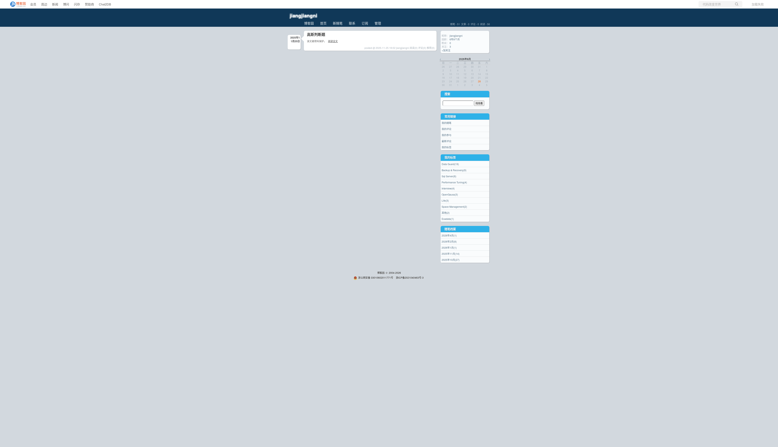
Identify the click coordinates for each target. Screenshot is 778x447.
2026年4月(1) (449, 235)
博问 (66, 4)
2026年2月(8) (449, 241)
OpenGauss (450, 194)
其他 (446, 212)
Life (445, 200)
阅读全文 (333, 41)
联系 (352, 23)
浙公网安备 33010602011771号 (375, 277)
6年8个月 (455, 39)
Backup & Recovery (454, 170)
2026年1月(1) (449, 247)
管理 (378, 23)
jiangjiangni (303, 15)
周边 (44, 4)
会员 (33, 4)
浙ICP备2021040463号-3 (410, 277)
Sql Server (449, 176)
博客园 (309, 23)
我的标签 (446, 147)
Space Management (454, 206)
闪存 (77, 4)
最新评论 (446, 141)
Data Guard (450, 164)
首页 (323, 23)
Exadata (448, 218)
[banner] (16, 4)
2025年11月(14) (451, 253)
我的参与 (446, 135)
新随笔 (338, 23)
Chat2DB (105, 4)
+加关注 (446, 50)
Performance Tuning (454, 182)
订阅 (365, 23)
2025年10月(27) (451, 259)
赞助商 (89, 4)
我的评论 (446, 129)
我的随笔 (446, 123)
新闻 (55, 4)
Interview (448, 188)
